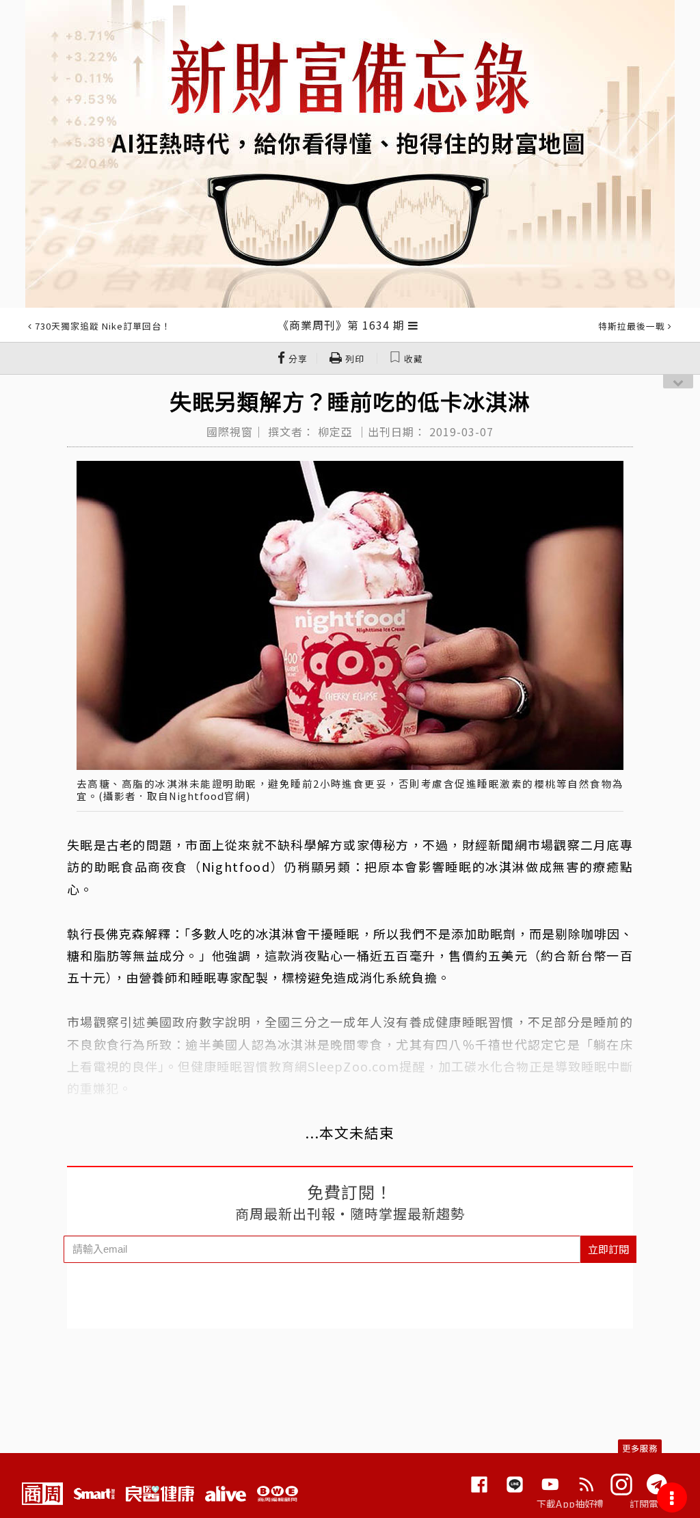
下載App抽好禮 (570, 1503)
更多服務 (640, 1448)
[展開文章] (413, 325)
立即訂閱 (608, 1249)
